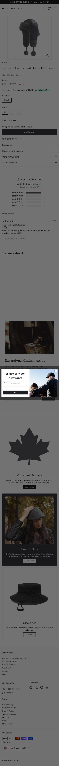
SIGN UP (15, 392)
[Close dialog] (55, 371)
